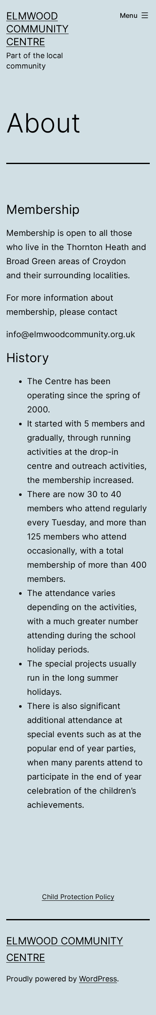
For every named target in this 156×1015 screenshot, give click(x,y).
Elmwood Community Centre (37, 29)
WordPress (98, 978)
